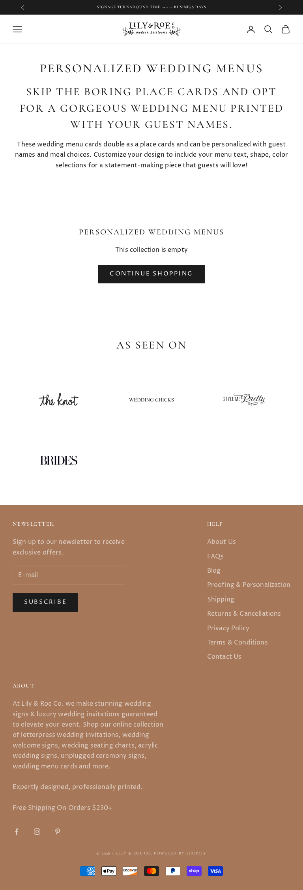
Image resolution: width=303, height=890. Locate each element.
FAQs (215, 556)
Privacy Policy (228, 628)
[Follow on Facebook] (17, 832)
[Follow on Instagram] (37, 832)
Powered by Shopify (180, 853)
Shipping (220, 599)
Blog (214, 570)
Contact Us (224, 656)
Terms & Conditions (237, 642)
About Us (221, 542)
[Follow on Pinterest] (58, 832)
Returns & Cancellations (244, 613)
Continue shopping (151, 274)
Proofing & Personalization (248, 585)
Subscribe (45, 602)
